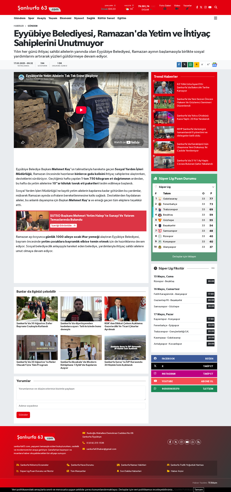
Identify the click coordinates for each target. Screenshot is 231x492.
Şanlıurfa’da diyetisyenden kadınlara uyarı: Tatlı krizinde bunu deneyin (80, 326)
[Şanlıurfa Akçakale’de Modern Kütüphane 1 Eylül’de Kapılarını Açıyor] (81, 347)
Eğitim (122, 18)
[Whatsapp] (192, 442)
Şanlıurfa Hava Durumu (82, 465)
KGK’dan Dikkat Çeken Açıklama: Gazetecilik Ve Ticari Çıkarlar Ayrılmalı (123, 326)
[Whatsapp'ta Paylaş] (190, 64)
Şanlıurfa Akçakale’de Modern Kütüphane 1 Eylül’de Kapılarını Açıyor (78, 365)
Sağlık (91, 18)
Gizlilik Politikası (183, 489)
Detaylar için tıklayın (184, 256)
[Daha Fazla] (196, 64)
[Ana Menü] (215, 18)
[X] (175, 442)
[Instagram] (181, 442)
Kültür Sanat (106, 18)
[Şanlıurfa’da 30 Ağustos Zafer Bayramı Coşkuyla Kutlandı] (37, 308)
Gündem (19, 18)
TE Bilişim (212, 483)
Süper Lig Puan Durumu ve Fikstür (37, 471)
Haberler (19, 26)
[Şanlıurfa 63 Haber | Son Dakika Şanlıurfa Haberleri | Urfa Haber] (37, 7)
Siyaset (79, 18)
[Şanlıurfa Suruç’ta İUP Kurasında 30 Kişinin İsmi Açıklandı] (125, 347)
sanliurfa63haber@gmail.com (101, 449)
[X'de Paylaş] (184, 64)
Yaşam (53, 18)
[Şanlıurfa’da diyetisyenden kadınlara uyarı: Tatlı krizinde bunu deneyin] (81, 308)
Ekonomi (65, 18)
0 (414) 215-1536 (95, 443)
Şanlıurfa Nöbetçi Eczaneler (34, 465)
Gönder (23, 415)
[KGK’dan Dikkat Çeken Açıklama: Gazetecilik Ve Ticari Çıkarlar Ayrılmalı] (125, 308)
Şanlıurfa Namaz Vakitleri (133, 465)
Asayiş (41, 18)
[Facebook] (170, 442)
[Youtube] (187, 442)
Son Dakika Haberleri (130, 471)
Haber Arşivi (177, 471)
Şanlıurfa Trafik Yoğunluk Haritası (187, 465)
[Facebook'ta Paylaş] (179, 64)
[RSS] (198, 442)
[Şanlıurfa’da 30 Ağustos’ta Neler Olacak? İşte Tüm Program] (37, 347)
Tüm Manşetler (78, 471)
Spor (31, 18)
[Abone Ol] (214, 65)
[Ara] (215, 8)
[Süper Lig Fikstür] (213, 268)
